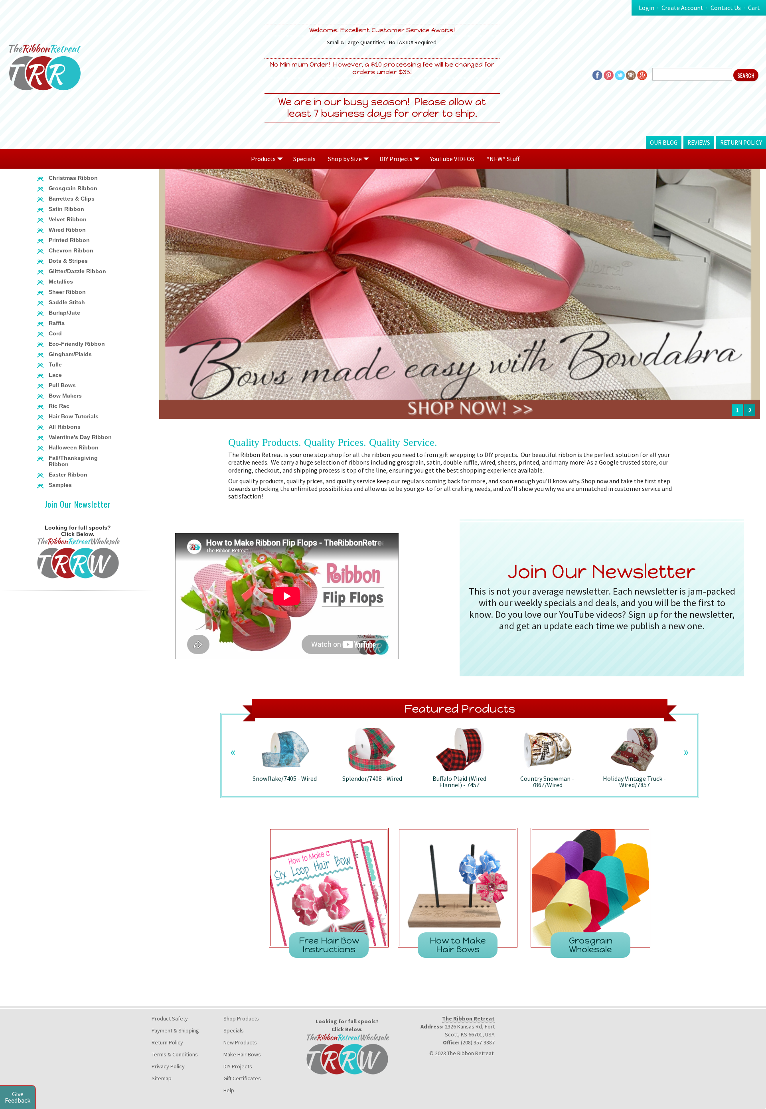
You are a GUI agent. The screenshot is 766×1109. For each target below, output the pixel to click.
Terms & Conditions (175, 1054)
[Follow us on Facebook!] (597, 75)
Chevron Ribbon (71, 250)
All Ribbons (65, 427)
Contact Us (726, 8)
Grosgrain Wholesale (590, 945)
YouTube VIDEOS (452, 159)
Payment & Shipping (175, 1030)
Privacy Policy (168, 1066)
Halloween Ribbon (74, 447)
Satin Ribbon (66, 209)
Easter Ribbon (68, 474)
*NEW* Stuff (503, 159)
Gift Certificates (242, 1078)
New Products (240, 1042)
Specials (304, 159)
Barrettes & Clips (72, 198)
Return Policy (741, 142)
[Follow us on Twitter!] (620, 75)
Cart (754, 8)
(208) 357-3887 (478, 1042)
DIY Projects (237, 1066)
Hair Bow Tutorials (74, 416)
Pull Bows (62, 385)
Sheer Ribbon (67, 292)
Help (228, 1090)
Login (646, 8)
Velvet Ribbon (68, 219)
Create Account (682, 8)
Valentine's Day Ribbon (80, 437)
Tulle (55, 364)
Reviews (698, 142)
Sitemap (162, 1078)
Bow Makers (65, 395)
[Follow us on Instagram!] (631, 75)
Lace (55, 375)
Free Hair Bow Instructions (329, 945)
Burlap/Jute (64, 312)
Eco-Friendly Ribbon (77, 344)
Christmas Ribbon (73, 178)
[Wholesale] (78, 557)
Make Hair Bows (242, 1054)
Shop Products (241, 1018)
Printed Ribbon (69, 240)
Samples (60, 485)
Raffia (57, 323)
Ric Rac (59, 406)
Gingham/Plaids (70, 354)
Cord (55, 333)
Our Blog (663, 142)
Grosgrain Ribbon (73, 188)
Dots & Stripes (68, 261)
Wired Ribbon (67, 230)
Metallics (61, 281)
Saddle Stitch (67, 302)
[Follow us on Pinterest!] (609, 75)
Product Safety (170, 1018)
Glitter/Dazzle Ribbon (77, 271)
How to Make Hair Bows (458, 945)
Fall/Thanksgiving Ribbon (73, 461)
